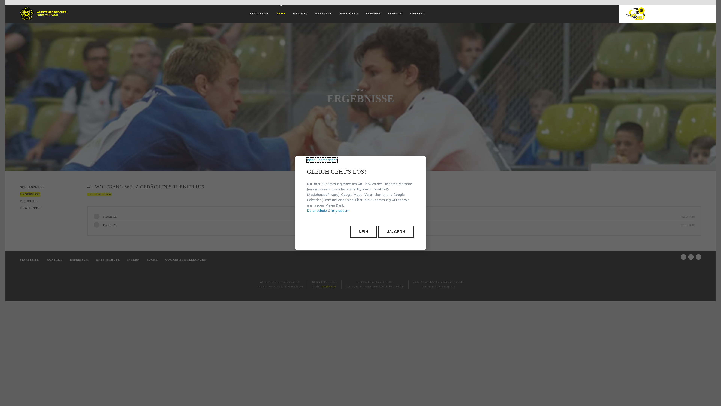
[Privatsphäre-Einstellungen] (420, 161)
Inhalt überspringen (322, 160)
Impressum (340, 211)
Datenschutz (317, 211)
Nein (363, 232)
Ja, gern (396, 232)
